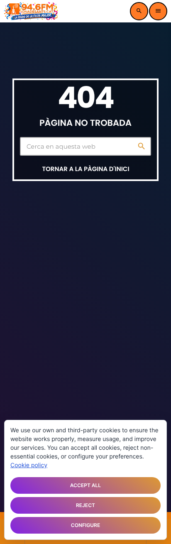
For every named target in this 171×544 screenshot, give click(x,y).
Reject (85, 505)
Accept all (85, 485)
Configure (85, 525)
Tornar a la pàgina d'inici (85, 169)
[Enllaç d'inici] (31, 11)
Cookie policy (28, 465)
